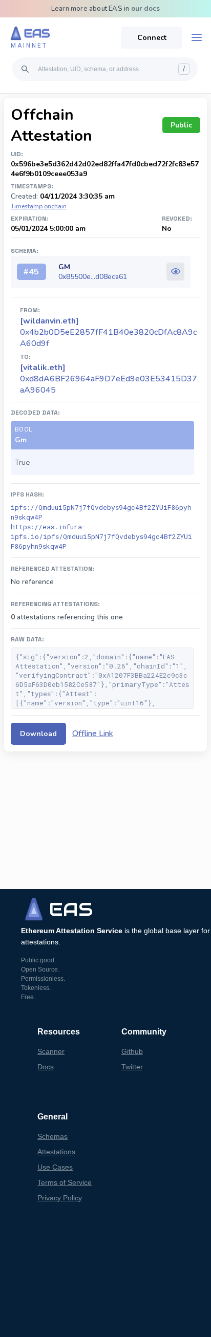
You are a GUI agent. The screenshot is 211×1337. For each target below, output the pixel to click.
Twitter (132, 1067)
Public (181, 125)
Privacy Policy (59, 1198)
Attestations (56, 1152)
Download (38, 734)
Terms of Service (64, 1182)
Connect (151, 37)
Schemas (52, 1136)
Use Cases (55, 1167)
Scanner (51, 1051)
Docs (45, 1067)
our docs (145, 8)
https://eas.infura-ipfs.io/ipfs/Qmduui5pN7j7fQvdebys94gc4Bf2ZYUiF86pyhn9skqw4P (101, 536)
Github (132, 1051)
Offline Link (92, 733)
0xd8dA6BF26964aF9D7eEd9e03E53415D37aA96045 (108, 379)
